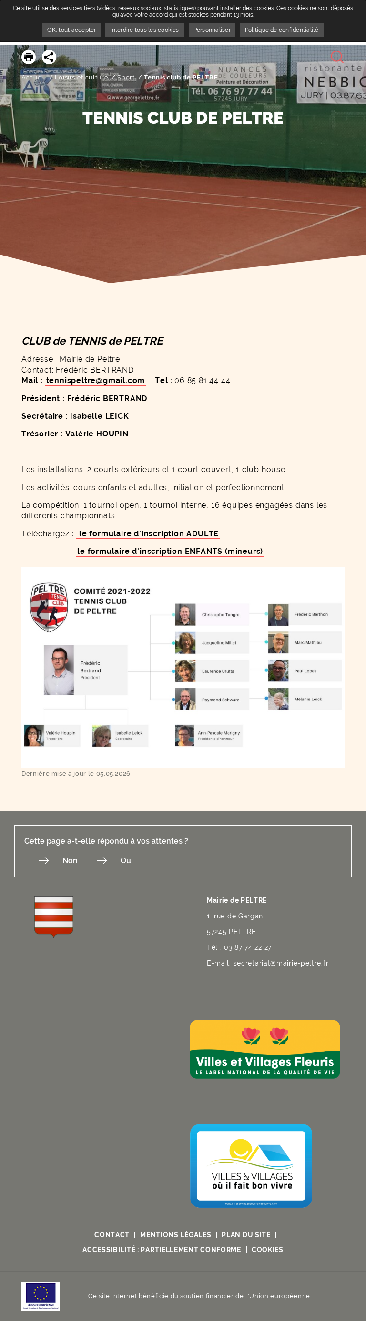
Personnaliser (212, 30)
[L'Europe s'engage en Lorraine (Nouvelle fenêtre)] (40, 1296)
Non (70, 860)
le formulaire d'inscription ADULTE (148, 533)
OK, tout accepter (71, 30)
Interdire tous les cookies (144, 30)
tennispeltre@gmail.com (95, 380)
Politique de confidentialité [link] (282, 30)
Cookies (268, 1249)
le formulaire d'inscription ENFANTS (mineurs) (170, 551)
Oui (127, 860)
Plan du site (246, 1235)
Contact (112, 1235)
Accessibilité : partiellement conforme (161, 1249)
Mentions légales (175, 1235)
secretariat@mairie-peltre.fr (281, 963)
